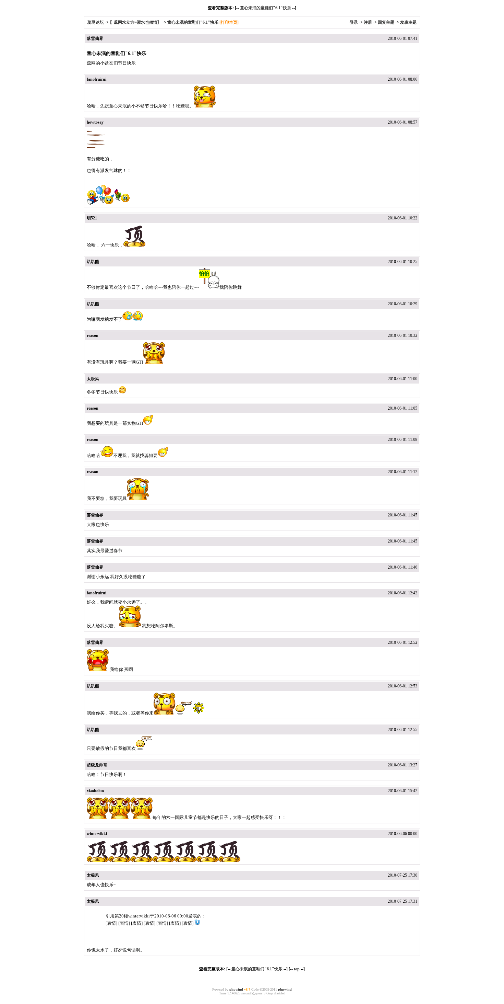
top (297, 969)
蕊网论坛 (95, 22)
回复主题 (386, 22)
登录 (354, 22)
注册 (368, 22)
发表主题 (408, 22)
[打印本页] (229, 22)
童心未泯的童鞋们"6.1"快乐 (265, 7)
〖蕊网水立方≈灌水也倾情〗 (135, 22)
